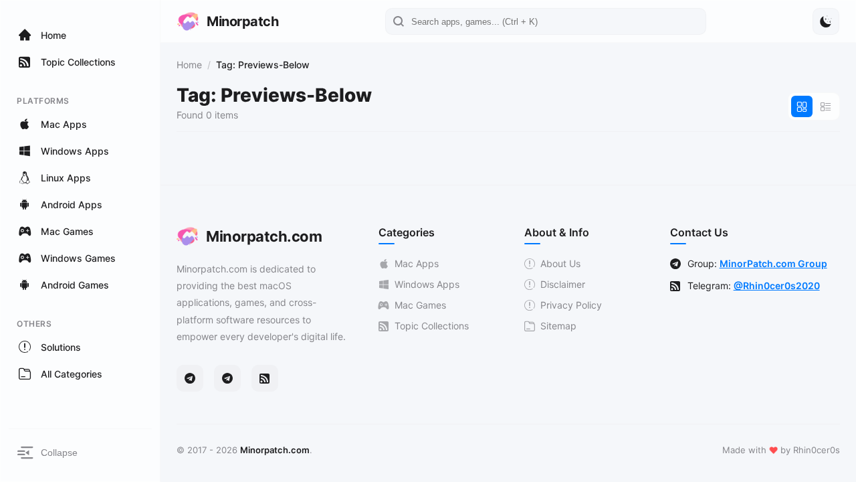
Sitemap (558, 325)
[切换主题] (826, 21)
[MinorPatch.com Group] (227, 378)
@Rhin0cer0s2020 (777, 285)
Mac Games (420, 305)
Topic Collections (432, 325)
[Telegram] (190, 378)
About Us (560, 263)
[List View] (826, 106)
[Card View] (802, 106)
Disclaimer (562, 284)
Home (189, 64)
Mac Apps (417, 263)
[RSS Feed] (264, 378)
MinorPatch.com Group (773, 263)
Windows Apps (427, 284)
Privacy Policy (571, 305)
